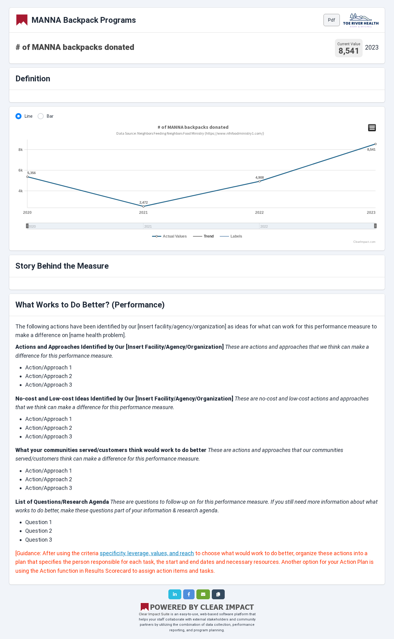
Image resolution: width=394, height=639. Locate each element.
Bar (50, 116)
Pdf (331, 20)
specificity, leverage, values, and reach (147, 553)
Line (29, 116)
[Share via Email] (203, 594)
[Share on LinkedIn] (174, 594)
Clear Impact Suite (154, 614)
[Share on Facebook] (189, 594)
